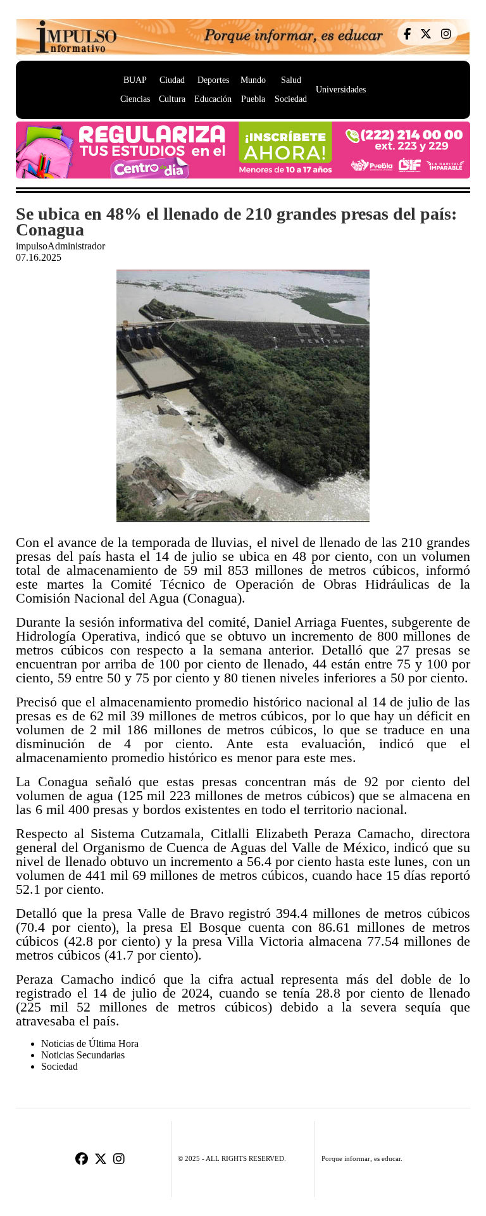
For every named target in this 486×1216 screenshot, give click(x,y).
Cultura (172, 99)
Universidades (341, 89)
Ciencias (135, 99)
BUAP (135, 80)
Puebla (253, 99)
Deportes (213, 80)
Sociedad (291, 99)
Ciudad (172, 80)
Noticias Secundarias (83, 1055)
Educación (213, 99)
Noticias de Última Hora (90, 1043)
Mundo (253, 80)
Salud (291, 80)
